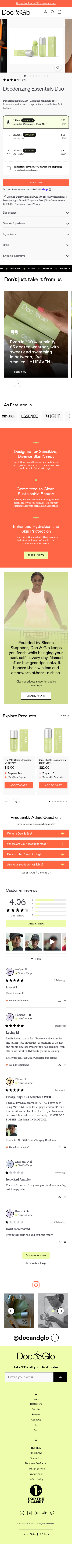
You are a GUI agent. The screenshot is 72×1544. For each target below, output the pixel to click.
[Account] (45, 11)
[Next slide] (17, 383)
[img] (26, 969)
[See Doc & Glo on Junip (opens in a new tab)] (43, 1263)
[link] (15, 80)
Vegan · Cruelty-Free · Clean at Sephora (36, 6)
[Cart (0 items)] (59, 11)
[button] (36, 122)
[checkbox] (36, 167)
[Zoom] (58, 67)
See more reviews (36, 1255)
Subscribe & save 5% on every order (36, 3)
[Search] (52, 11)
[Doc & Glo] (16, 12)
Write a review (36, 923)
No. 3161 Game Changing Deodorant (37, 1057)
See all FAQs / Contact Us (36, 872)
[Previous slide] (7, 383)
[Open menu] (66, 11)
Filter (38, 958)
